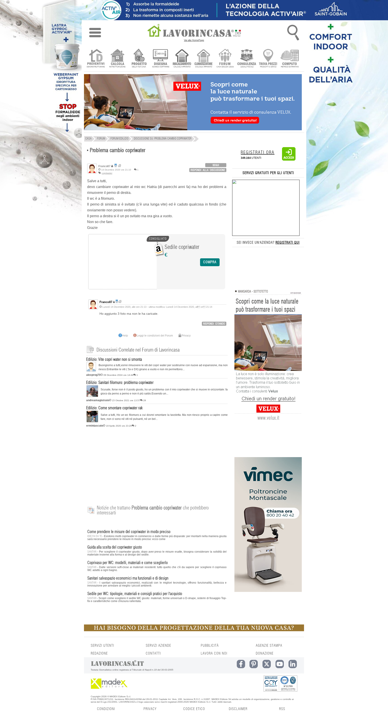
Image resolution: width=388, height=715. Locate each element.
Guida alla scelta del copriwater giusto (114, 547)
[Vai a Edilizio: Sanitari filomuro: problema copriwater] (92, 396)
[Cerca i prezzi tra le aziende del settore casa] (268, 58)
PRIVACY (150, 709)
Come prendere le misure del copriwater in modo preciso (128, 532)
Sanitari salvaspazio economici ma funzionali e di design (127, 578)
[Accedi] (288, 159)
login (215, 165)
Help (125, 335)
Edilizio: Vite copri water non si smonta (114, 360)
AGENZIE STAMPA (269, 645)
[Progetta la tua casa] (194, 630)
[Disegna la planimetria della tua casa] (160, 58)
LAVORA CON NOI (214, 653)
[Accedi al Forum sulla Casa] (225, 58)
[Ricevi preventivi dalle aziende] (96, 58)
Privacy (186, 335)
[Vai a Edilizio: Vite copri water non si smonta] (91, 370)
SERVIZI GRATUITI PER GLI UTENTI (268, 173)
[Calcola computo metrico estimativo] (290, 58)
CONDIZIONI (106, 709)
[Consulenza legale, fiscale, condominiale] (246, 58)
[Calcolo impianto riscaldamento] (182, 58)
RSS (282, 709)
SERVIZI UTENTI (102, 645)
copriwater (107, 173)
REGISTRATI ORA (257, 152)
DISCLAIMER (238, 709)
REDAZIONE (99, 653)
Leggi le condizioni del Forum (155, 335)
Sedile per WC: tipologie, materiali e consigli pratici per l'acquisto (134, 594)
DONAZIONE (264, 653)
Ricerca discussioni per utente (119, 165)
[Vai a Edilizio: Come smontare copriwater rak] (92, 421)
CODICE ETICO (194, 709)
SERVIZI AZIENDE (158, 645)
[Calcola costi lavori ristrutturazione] (117, 58)
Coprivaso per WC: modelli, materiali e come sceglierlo (127, 563)
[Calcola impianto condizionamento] (203, 58)
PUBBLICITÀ (210, 645)
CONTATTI (153, 653)
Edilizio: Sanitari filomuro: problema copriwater (120, 383)
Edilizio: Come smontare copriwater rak (114, 408)
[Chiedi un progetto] (139, 58)
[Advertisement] (157, 463)
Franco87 (105, 302)
